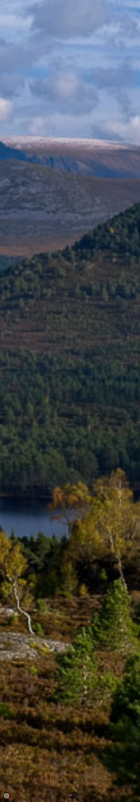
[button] (70, 795)
